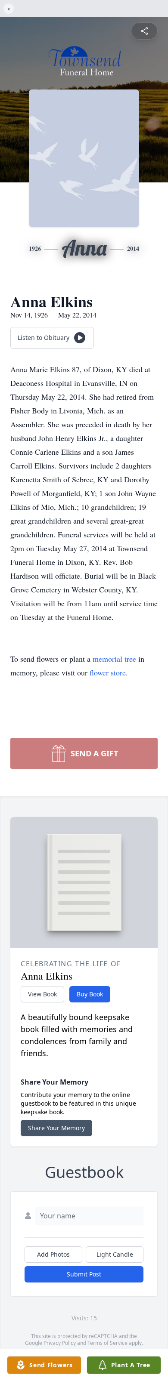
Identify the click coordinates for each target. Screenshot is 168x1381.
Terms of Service (107, 1343)
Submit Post (84, 1274)
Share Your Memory (56, 1128)
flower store (108, 672)
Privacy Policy (60, 1343)
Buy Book (90, 994)
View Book (42, 994)
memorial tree (114, 659)
